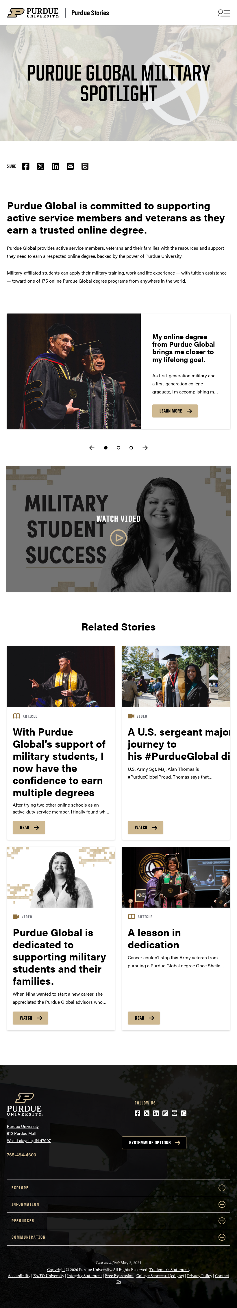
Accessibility (19, 1276)
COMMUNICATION (29, 1237)
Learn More (171, 411)
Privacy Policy (199, 1276)
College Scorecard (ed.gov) (160, 1276)
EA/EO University (48, 1276)
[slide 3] (131, 447)
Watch (141, 827)
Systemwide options (150, 1142)
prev (92, 448)
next (145, 448)
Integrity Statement (84, 1276)
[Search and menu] (223, 13)
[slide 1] (106, 447)
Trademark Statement (169, 1269)
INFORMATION (25, 1204)
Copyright (56, 1269)
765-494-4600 (21, 1154)
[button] (85, 166)
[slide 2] (118, 447)
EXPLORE (20, 1188)
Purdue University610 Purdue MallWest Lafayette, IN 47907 (29, 1133)
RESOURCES (23, 1220)
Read (24, 827)
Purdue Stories (90, 12)
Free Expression (119, 1276)
